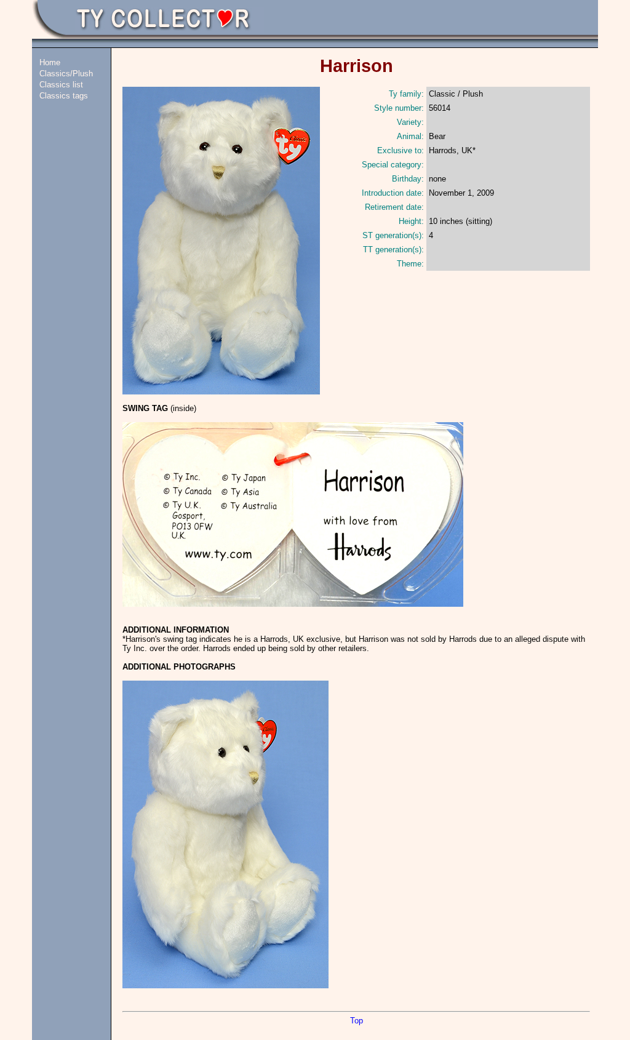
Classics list (61, 84)
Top (356, 1020)
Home (49, 62)
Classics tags (63, 95)
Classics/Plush (66, 73)
